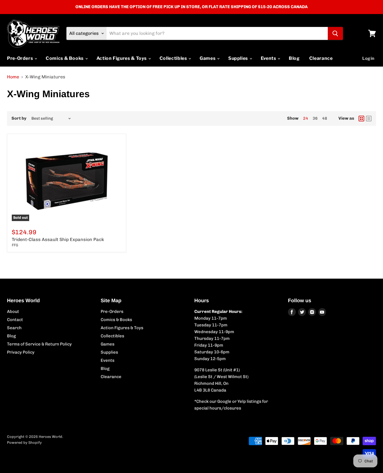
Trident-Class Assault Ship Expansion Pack (58, 239)
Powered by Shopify (24, 442)
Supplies (238, 58)
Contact (15, 319)
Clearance (321, 58)
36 (315, 118)
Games (208, 58)
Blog (294, 58)
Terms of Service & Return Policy (39, 344)
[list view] (369, 118)
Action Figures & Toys (122, 58)
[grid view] (361, 118)
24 (305, 118)
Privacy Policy (20, 352)
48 (324, 118)
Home (13, 76)
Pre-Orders (20, 58)
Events (269, 58)
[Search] (335, 33)
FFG (15, 245)
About (13, 311)
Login (368, 58)
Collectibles (174, 58)
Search (14, 327)
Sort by (18, 118)
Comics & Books (65, 58)
